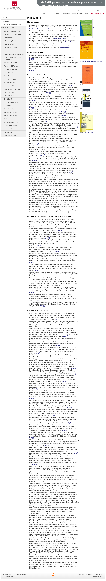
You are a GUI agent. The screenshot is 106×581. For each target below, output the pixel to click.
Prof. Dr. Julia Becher (10, 62)
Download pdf (58, 38)
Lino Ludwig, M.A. (9, 92)
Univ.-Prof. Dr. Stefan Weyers (13, 34)
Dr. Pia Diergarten (9, 76)
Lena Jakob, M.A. (9, 86)
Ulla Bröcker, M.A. (9, 72)
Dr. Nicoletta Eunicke (10, 79)
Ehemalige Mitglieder (10, 135)
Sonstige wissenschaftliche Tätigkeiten (13, 58)
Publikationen (9, 44)
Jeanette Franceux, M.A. (11, 82)
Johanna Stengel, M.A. (11, 115)
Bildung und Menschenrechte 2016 (91, 61)
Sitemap (94, 10)
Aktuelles (44, 13)
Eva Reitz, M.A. (9, 99)
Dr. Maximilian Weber (10, 125)
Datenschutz (80, 574)
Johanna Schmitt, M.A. (11, 112)
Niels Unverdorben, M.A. (11, 122)
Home (81, 10)
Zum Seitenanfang (96, 576)
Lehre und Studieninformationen (75, 13)
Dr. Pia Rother (8, 105)
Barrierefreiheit (97, 574)
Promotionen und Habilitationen (14, 54)
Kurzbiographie (9, 37)
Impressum (89, 574)
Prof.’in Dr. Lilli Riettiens (11, 66)
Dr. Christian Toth (9, 119)
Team (7, 51)
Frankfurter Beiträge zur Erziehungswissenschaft (45, 29)
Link (30, 59)
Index (87, 10)
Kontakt (101, 10)
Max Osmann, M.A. (10, 96)
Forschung (55, 13)
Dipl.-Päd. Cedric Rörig (11, 102)
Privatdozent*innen (9, 129)
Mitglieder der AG (97, 13)
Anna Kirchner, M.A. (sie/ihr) (12, 89)
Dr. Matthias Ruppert (10, 109)
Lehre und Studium (11, 47)
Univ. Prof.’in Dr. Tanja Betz (12, 31)
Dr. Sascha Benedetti (10, 69)
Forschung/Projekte (11, 41)
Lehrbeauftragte (8, 132)
